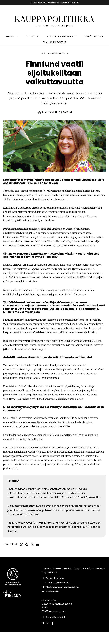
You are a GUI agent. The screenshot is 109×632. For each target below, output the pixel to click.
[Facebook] (52, 623)
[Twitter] (43, 623)
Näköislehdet (94, 36)
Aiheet (9, 36)
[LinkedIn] (48, 623)
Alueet (30, 36)
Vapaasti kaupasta (60, 36)
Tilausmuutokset (54, 42)
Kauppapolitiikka (60, 53)
